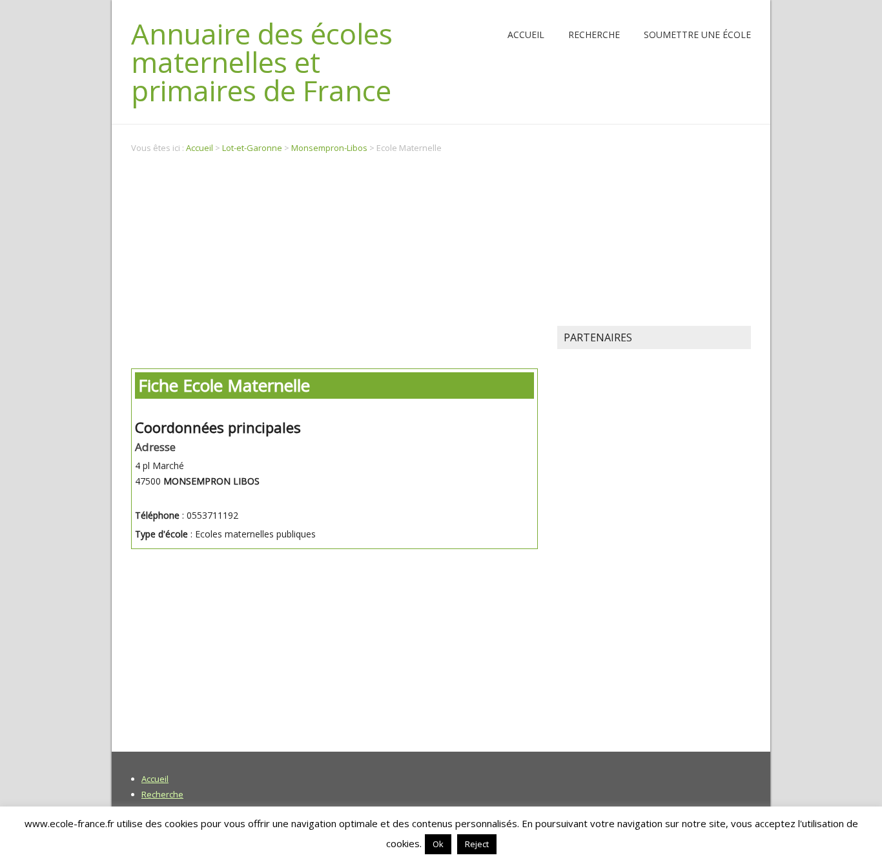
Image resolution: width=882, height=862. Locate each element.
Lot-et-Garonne (252, 148)
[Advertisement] (334, 262)
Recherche (594, 34)
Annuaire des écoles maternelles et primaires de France (262, 62)
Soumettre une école (697, 34)
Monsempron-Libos (329, 148)
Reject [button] (477, 844)
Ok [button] (438, 844)
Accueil (526, 34)
